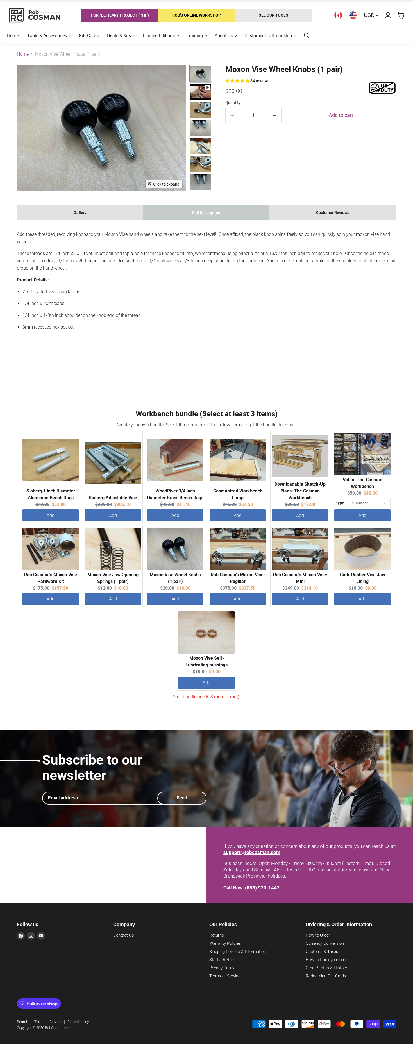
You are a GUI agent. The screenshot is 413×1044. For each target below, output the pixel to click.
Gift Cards (89, 35)
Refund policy (78, 1022)
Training (195, 35)
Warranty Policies (225, 943)
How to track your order (327, 959)
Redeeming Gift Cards (326, 976)
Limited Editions (159, 35)
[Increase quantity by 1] (274, 115)
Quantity (232, 102)
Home (13, 35)
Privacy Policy (221, 967)
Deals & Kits (119, 35)
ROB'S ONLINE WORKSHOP (196, 15)
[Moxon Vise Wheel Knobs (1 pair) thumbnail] (201, 91)
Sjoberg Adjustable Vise (113, 497)
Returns (216, 935)
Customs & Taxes (322, 951)
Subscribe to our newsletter (92, 767)
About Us (224, 35)
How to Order (318, 935)
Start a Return (222, 959)
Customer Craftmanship (268, 35)
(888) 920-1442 (262, 888)
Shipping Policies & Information (237, 951)
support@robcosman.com (251, 852)
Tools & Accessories (47, 35)
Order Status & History (326, 967)
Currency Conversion (325, 943)
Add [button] (51, 515)
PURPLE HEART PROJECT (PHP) (120, 15)
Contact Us (123, 935)
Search (22, 1022)
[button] (237, 80)
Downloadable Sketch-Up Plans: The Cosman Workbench (300, 491)
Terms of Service (224, 976)
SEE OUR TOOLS (273, 15)
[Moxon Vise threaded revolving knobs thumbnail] (201, 73)
